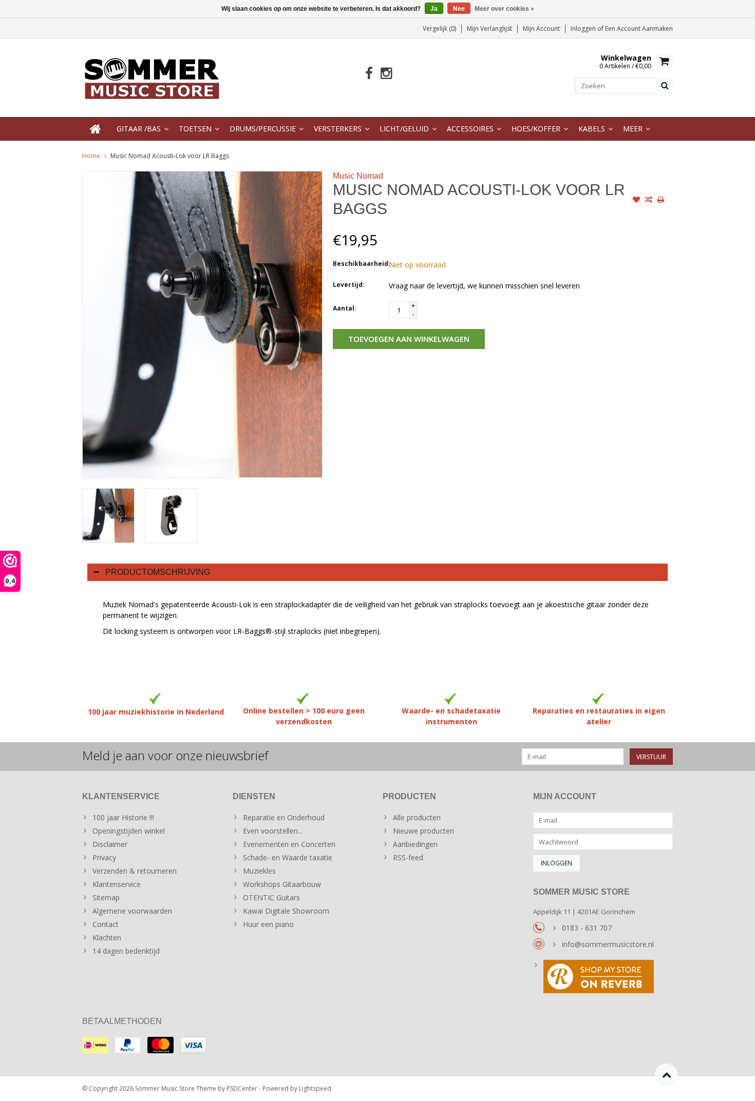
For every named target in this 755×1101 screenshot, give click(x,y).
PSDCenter (241, 1088)
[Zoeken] (664, 86)
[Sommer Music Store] (152, 77)
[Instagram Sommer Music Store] (386, 74)
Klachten (106, 937)
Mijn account (541, 28)
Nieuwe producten (423, 831)
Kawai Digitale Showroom (286, 911)
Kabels (591, 128)
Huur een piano (268, 924)
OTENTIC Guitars (271, 897)
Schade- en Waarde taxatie (287, 857)
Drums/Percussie (263, 128)
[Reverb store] (603, 978)
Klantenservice (116, 884)
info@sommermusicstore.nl (608, 944)
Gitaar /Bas (139, 128)
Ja (434, 8)
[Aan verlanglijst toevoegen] (636, 200)
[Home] (95, 129)
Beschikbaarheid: (358, 263)
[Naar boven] (666, 1075)
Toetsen (195, 128)
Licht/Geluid (404, 128)
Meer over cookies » (504, 8)
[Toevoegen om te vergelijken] (648, 200)
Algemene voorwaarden (132, 911)
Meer (633, 128)
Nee (459, 8)
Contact (105, 924)
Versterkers (338, 128)
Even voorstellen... (273, 831)
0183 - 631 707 (587, 928)
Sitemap (106, 897)
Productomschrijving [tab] (157, 572)
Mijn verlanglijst (489, 28)
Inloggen (584, 28)
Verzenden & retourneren (134, 871)
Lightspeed (315, 1088)
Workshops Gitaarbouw (282, 884)
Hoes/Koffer (536, 128)
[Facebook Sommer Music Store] (369, 74)
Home (91, 155)
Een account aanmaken (639, 28)
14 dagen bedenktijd (126, 951)
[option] (108, 515)
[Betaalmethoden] (95, 1045)
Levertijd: (349, 284)
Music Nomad (358, 175)
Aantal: (344, 308)
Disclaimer (109, 844)
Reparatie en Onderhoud (284, 817)
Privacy (104, 857)
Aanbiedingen (415, 844)
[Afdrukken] (661, 200)
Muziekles (259, 871)
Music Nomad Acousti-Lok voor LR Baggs (169, 155)
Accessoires (470, 128)
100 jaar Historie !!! (123, 817)
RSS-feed (408, 857)
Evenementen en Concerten (289, 844)
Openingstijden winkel (128, 831)
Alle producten (417, 817)
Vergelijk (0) (439, 28)
